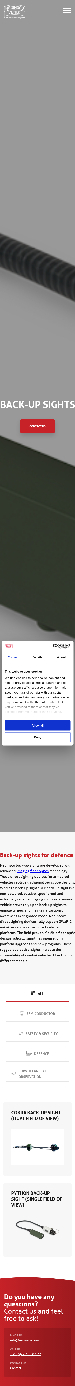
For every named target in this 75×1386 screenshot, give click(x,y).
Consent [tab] (14, 657)
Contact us (37, 426)
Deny (37, 737)
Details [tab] (37, 657)
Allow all (38, 725)
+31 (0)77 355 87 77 (25, 1354)
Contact (15, 1368)
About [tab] (61, 657)
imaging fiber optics (33, 871)
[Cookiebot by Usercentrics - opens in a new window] (53, 646)
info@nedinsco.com (24, 1340)
